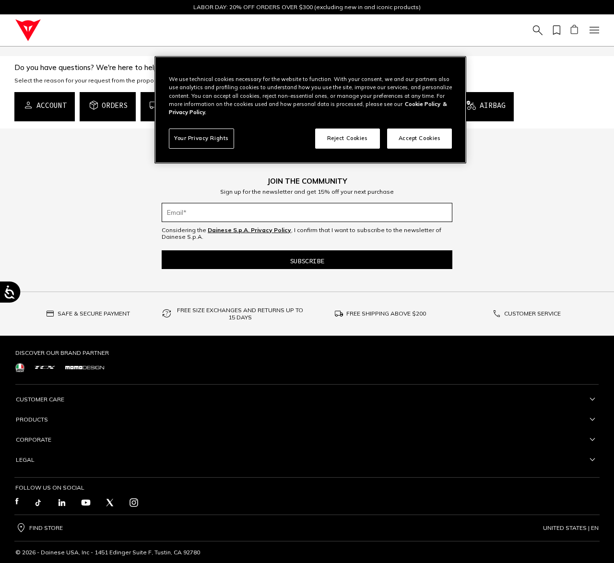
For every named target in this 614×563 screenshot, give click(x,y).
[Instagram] (134, 502)
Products (32, 419)
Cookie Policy (422, 104)
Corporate (33, 439)
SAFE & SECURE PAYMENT (94, 313)
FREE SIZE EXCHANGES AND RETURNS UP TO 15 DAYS (240, 313)
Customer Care (40, 399)
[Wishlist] (555, 30)
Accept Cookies (420, 138)
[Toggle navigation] (593, 30)
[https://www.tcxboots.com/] (45, 367)
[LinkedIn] (62, 502)
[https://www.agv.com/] (19, 367)
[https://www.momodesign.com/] (84, 367)
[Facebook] (17, 502)
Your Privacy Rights (201, 138)
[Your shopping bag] (574, 30)
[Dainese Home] (28, 30)
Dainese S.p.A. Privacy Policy (249, 230)
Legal (25, 459)
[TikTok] (38, 502)
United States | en (571, 528)
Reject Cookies (347, 138)
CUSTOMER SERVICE (532, 313)
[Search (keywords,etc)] (536, 30)
